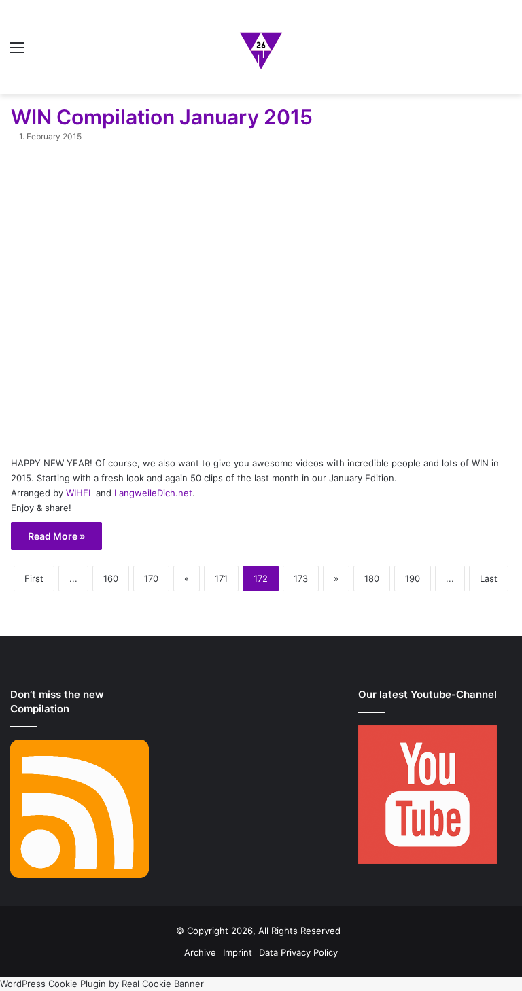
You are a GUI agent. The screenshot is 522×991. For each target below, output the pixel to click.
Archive (200, 952)
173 (301, 578)
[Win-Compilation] (261, 47)
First (34, 578)
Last (489, 578)
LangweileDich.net (153, 492)
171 (221, 578)
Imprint (237, 952)
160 (110, 578)
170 (151, 578)
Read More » (56, 536)
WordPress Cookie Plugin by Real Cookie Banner (102, 983)
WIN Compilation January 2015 (162, 117)
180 (371, 578)
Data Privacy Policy (298, 952)
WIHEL (79, 492)
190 (412, 578)
